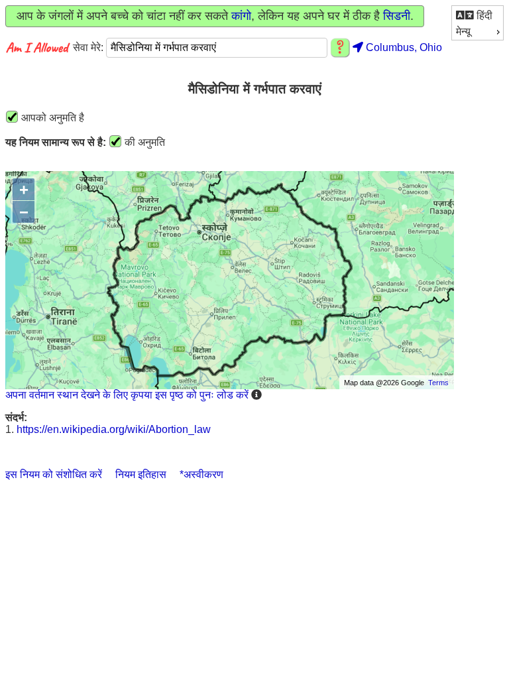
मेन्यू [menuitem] (463, 31)
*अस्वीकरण (201, 474)
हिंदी (483, 15)
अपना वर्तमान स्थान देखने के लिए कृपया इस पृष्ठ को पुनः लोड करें (127, 395)
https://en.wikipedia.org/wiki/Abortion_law (114, 429)
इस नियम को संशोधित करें (53, 474)
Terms (438, 383)
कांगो (241, 16)
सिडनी (396, 16)
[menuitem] (477, 15)
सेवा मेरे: (89, 47)
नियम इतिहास (140, 474)
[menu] (477, 22)
